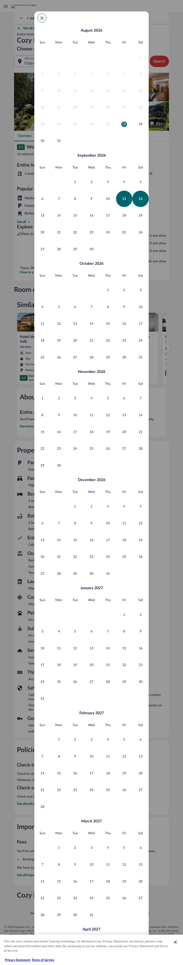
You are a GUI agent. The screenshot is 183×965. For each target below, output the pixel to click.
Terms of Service (43, 960)
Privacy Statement (17, 960)
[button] (140, 57)
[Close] (175, 942)
